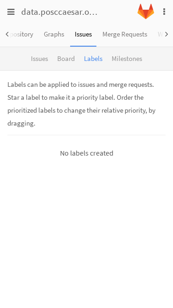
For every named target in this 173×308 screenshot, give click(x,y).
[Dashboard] (145, 17)
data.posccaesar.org (59, 11)
